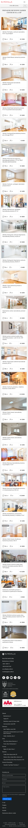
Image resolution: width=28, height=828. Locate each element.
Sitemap (21, 823)
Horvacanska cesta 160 (9, 724)
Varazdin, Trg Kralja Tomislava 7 (11, 765)
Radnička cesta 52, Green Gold (11, 721)
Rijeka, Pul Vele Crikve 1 (9, 749)
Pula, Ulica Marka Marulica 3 (10, 741)
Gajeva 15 (6, 718)
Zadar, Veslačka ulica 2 (9, 736)
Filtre (25, 5)
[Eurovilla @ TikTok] (19, 677)
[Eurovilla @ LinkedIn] (15, 677)
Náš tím (4, 807)
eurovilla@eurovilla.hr (7, 669)
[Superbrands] (13, 694)
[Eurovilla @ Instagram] (7, 677)
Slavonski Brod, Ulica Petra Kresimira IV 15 (14, 759)
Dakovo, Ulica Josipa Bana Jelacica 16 (13, 757)
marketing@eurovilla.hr (8, 671)
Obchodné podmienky (10, 824)
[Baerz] (5, 694)
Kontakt (4, 810)
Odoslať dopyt (7, 799)
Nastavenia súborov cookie (9, 813)
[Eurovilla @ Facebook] (3, 677)
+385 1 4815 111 (5, 663)
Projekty (4, 805)
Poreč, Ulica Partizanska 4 (10, 744)
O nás (3, 802)
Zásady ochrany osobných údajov (17, 826)
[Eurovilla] (7, 2)
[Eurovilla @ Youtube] (11, 677)
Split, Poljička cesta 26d (9, 729)
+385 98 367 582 (6, 666)
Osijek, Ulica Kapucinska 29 (10, 754)
